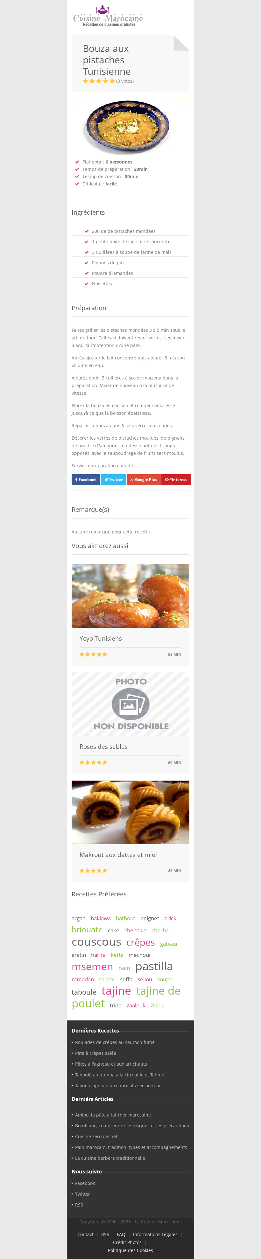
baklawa (101, 918)
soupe (165, 979)
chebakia (135, 930)
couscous (96, 941)
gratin (79, 954)
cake (113, 930)
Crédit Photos (127, 1242)
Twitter (115, 479)
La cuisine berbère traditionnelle (110, 1158)
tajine (116, 990)
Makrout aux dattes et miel (118, 855)
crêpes (140, 942)
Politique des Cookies (130, 1250)
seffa (126, 979)
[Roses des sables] (130, 734)
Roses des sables (104, 746)
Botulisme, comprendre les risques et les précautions (132, 1126)
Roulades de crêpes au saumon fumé (115, 1042)
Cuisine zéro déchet (96, 1136)
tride (116, 1005)
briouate (87, 929)
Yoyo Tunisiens (101, 638)
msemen (92, 966)
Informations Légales (155, 1234)
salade (107, 979)
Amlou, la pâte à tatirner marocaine (113, 1115)
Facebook (87, 479)
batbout (125, 918)
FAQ (121, 1234)
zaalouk (136, 1005)
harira (98, 954)
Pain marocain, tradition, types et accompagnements (131, 1147)
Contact (85, 1234)
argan (79, 918)
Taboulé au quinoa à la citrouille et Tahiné (119, 1075)
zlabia (158, 1005)
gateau (168, 943)
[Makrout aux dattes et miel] (130, 842)
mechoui (139, 954)
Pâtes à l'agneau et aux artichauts (111, 1064)
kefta (117, 954)
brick (170, 918)
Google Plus (145, 479)
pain (124, 968)
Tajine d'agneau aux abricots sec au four (118, 1085)
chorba (160, 930)
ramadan (83, 979)
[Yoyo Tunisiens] (130, 626)
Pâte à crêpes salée (95, 1053)
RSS (79, 1205)
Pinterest (177, 479)
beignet (149, 918)
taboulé (84, 992)
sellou (145, 979)
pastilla (154, 966)
